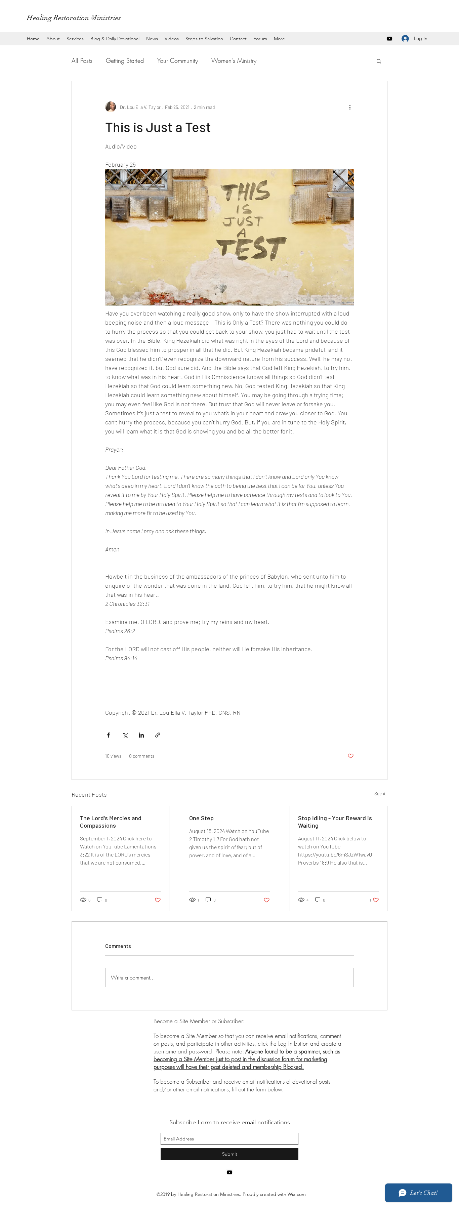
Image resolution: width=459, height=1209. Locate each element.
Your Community (177, 60)
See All (380, 793)
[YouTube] (389, 38)
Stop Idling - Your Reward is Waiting (335, 821)
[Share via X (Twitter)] (125, 735)
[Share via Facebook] (108, 735)
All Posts (82, 60)
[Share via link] (158, 735)
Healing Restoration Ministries (74, 17)
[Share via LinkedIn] (141, 735)
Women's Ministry (233, 60)
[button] (379, 61)
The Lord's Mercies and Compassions (110, 821)
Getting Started (125, 60)
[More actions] (350, 107)
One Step (201, 818)
